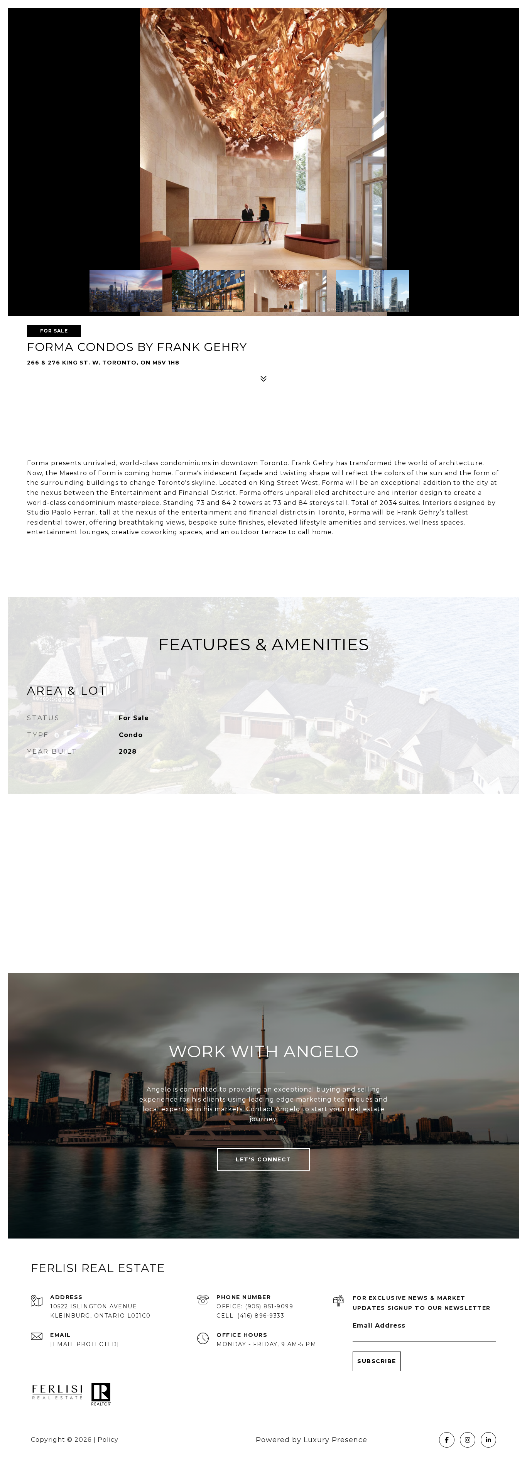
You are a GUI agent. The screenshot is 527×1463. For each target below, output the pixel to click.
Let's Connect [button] (263, 1159)
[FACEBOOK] (446, 1440)
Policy (108, 1439)
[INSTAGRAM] (467, 1440)
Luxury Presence (335, 1440)
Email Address (379, 1325)
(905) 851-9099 (269, 1306)
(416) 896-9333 (260, 1315)
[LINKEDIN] (488, 1440)
